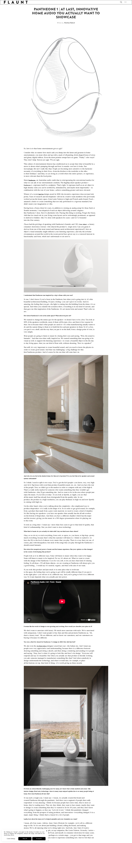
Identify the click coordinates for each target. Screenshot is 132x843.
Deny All (25, 838)
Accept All (38, 838)
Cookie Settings (11, 838)
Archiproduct (42, 646)
